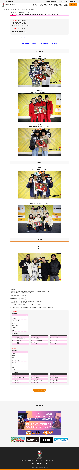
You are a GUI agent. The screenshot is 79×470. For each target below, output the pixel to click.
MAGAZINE (57, 1)
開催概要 (48, 460)
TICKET (66, 5)
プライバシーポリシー (39, 460)
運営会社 (30, 460)
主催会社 (23, 460)
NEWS (50, 5)
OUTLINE (61, 5)
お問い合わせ (55, 460)
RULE (36, 5)
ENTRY (73, 5)
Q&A (55, 5)
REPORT (46, 5)
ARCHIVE (48, 1)
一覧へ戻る (39, 390)
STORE (52, 1)
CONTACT (63, 1)
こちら (24, 37)
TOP (33, 5)
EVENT (41, 5)
